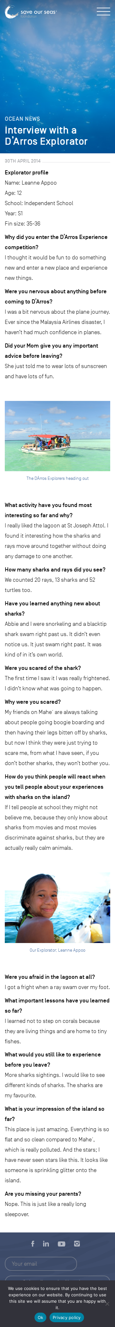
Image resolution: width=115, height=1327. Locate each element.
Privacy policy (67, 1317)
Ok (40, 1317)
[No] (107, 1303)
